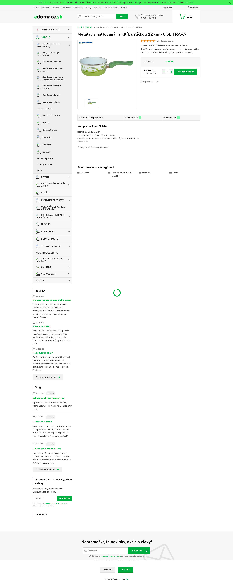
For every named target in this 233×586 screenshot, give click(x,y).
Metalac (146, 172)
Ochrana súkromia (111, 7)
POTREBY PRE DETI (50, 29)
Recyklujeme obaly (43, 352)
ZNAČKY (40, 280)
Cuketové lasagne (42, 421)
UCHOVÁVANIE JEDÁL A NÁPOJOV (52, 216)
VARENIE (46, 37)
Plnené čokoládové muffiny (47, 448)
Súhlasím (125, 569)
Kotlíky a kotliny (44, 109)
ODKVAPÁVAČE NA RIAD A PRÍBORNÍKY (53, 208)
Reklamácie (66, 7)
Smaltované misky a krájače (51, 87)
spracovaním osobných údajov (55, 503)
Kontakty (97, 7)
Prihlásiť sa (64, 498)
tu (127, 579)
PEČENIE (45, 177)
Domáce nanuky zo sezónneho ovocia (52, 300)
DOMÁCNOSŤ (47, 231)
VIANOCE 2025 (48, 274)
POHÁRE (45, 192)
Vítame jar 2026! (41, 326)
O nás (36, 7)
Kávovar (46, 152)
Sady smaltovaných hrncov (51, 53)
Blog (123, 7)
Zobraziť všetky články (45, 469)
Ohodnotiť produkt (165, 41)
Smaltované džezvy (51, 102)
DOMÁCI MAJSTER (50, 239)
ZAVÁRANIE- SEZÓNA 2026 (52, 260)
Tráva (176, 172)
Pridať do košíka (185, 71)
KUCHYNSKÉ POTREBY (52, 200)
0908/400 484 (148, 17)
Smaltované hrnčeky (51, 62)
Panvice (45, 122)
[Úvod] (54, 16)
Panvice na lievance (51, 115)
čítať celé (44, 317)
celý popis (188, 52)
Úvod (79, 27)
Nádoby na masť (44, 164)
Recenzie (55, 7)
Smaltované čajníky (51, 95)
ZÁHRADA (46, 267)
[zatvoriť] (229, 2)
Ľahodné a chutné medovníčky (48, 398)
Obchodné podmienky (82, 7)
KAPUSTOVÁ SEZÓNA (47, 253)
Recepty (51, 393)
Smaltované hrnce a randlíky (51, 45)
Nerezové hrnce (49, 130)
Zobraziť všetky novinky (46, 377)
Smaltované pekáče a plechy (52, 69)
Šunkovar (46, 144)
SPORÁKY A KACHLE (51, 246)
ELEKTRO (45, 224)
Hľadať (122, 16)
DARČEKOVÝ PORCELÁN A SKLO (53, 185)
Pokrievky (46, 137)
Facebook (45, 7)
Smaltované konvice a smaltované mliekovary (53, 78)
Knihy (39, 170)
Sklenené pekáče (45, 158)
